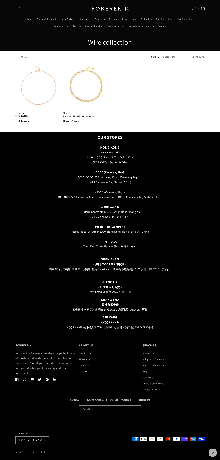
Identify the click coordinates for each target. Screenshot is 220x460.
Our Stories (85, 353)
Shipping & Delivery (153, 359)
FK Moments (86, 359)
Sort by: (155, 56)
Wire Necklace (22, 116)
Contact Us (148, 377)
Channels (84, 365)
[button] (19, 8)
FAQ (144, 371)
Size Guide (148, 353)
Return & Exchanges (153, 365)
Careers (83, 371)
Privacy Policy (149, 389)
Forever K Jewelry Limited (33, 452)
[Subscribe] (137, 409)
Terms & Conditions (153, 383)
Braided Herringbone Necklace (78, 116)
